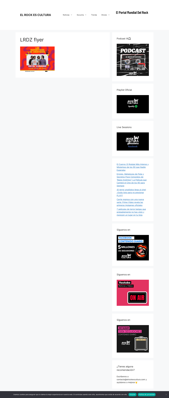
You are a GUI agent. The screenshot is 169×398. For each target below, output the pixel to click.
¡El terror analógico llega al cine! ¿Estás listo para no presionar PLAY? (131, 193)
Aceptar (132, 394)
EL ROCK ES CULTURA (35, 15)
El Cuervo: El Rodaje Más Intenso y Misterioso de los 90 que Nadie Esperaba (133, 167)
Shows (104, 15)
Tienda (94, 15)
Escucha (80, 15)
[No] (166, 394)
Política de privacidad (147, 394)
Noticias (66, 15)
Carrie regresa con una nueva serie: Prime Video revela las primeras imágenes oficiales (130, 202)
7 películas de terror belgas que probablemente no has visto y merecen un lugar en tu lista (131, 212)
